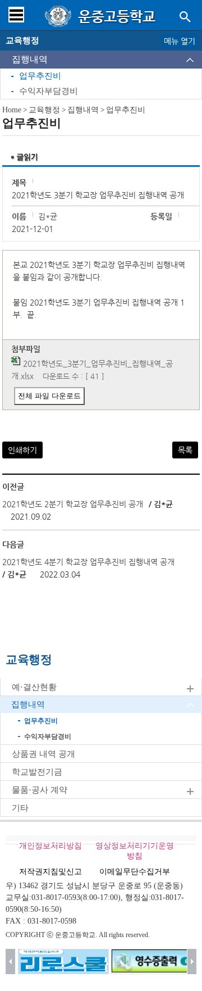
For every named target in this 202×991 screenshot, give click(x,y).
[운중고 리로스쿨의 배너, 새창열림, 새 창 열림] (63, 961)
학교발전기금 (37, 771)
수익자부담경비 (48, 91)
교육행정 (44, 110)
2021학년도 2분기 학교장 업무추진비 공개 (72, 503)
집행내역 (30, 59)
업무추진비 (40, 75)
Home (11, 110)
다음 (192, 961)
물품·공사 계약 (39, 789)
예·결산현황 (34, 687)
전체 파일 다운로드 (49, 396)
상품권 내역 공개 (43, 753)
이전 (10, 961)
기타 (20, 807)
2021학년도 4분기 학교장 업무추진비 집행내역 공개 (88, 561)
